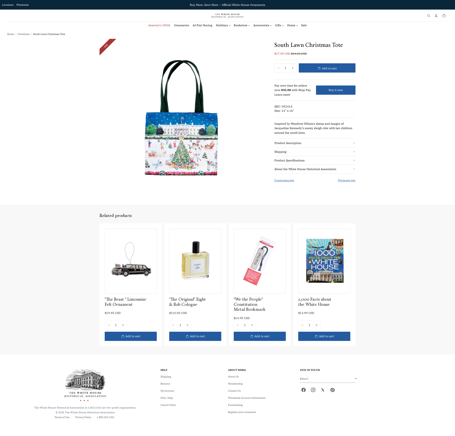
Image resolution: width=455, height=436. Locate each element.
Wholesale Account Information (247, 397)
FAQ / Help (166, 397)
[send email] (355, 379)
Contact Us (234, 390)
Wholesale (22, 4)
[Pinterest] (332, 389)
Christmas (24, 34)
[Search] (429, 16)
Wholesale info (346, 180)
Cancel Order (168, 405)
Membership (235, 383)
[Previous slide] (174, 261)
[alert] (327, 379)
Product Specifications (289, 160)
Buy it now (336, 90)
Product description (287, 143)
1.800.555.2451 (105, 417)
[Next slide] (215, 261)
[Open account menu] (436, 16)
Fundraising (235, 405)
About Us (233, 376)
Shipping (280, 151)
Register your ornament (242, 412)
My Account (167, 390)
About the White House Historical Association (305, 169)
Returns (165, 383)
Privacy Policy (83, 417)
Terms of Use (62, 417)
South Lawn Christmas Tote (49, 34)
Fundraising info (284, 180)
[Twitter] (322, 389)
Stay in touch (310, 370)
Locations (8, 4)
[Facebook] (303, 389)
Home (10, 34)
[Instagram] (313, 389)
